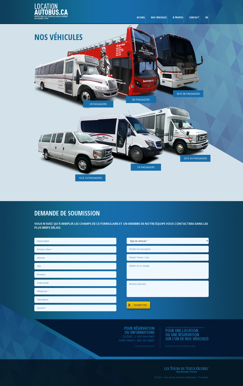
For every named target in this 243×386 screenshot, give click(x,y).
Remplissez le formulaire (180, 346)
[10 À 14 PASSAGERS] (75, 150)
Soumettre (140, 305)
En (206, 17)
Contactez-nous (145, 346)
